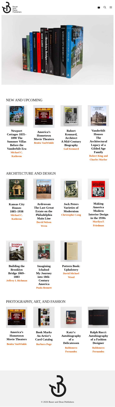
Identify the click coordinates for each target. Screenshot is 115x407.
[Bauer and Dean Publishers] (11, 7)
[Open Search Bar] (105, 7)
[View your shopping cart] (99, 7)
